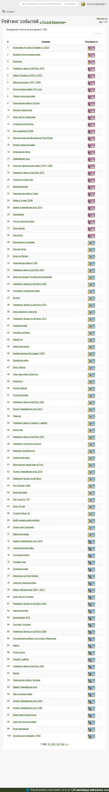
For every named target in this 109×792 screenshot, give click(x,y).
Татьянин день (19, 562)
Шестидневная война (22, 694)
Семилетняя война (21, 457)
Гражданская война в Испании (26, 680)
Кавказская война (21, 534)
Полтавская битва (21, 555)
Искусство (18, 430)
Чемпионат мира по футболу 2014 (28, 172)
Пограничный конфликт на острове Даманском (34, 638)
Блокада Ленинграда (22, 110)
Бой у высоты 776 (21, 499)
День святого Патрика (23, 596)
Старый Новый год (21, 513)
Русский (9, 11)
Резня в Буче (19, 652)
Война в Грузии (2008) (23, 200)
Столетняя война (20, 395)
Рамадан (17, 416)
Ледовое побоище (21, 332)
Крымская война (20, 186)
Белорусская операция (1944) (27, 735)
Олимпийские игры (21, 158)
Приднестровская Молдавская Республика (33, 138)
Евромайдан (18, 214)
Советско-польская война (24, 722)
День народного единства (25, 311)
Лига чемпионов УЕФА (23, 131)
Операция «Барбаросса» (24, 450)
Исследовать (70, 4)
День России (19, 506)
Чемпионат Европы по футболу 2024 (29, 603)
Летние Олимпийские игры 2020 (27, 701)
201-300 (60, 744)
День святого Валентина (24, 117)
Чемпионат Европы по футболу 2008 (29, 631)
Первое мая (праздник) (23, 527)
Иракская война (20, 492)
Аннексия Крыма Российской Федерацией (32, 277)
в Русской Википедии (52, 22)
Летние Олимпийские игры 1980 (27, 708)
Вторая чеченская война (24, 145)
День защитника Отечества (25, 374)
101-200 (51, 744)
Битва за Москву (20, 256)
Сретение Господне (22, 624)
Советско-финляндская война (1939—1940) (33, 165)
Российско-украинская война (26, 291)
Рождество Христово (23, 179)
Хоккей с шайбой (21, 659)
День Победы (19, 367)
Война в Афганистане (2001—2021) (29, 589)
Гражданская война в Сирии (25, 193)
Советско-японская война (24, 582)
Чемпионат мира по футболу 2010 (28, 437)
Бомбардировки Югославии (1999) (29, 353)
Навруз (16, 645)
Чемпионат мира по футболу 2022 (28, 270)
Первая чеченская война (24, 96)
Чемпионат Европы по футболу (27, 478)
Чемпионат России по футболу (27, 443)
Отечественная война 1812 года (27, 89)
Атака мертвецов (21, 728)
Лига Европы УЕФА (21, 485)
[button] (94, 34)
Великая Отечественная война (26, 54)
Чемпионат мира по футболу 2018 (28, 68)
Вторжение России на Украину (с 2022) (31, 47)
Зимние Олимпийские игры (25, 687)
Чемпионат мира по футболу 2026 (28, 402)
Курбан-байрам (20, 388)
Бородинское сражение (24, 242)
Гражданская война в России (26, 103)
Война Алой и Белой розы (24, 715)
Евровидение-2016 (21, 617)
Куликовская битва (21, 152)
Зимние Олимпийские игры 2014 (27, 207)
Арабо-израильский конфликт (26, 520)
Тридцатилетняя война (23, 548)
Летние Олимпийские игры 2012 (27, 409)
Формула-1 (18, 381)
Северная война (20, 325)
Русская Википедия (95, 4)
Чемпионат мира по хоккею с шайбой (30, 423)
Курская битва (19, 249)
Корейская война (20, 360)
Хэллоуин (17, 61)
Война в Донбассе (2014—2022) (27, 75)
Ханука (16, 673)
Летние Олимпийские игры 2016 (27, 471)
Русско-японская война (23, 221)
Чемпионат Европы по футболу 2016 (29, 304)
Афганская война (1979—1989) (27, 82)
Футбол (16, 297)
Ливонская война (20, 610)
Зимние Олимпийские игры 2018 (27, 541)
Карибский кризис (21, 346)
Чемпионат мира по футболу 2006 (28, 666)
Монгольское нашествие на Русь (28, 464)
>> (67, 744)
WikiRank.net (102, 18)
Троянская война (20, 569)
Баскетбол (18, 235)
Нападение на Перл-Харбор (25, 576)
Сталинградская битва (23, 124)
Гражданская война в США (25, 263)
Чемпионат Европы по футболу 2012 (29, 318)
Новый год (18, 339)
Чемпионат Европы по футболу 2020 (29, 284)
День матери (19, 228)
